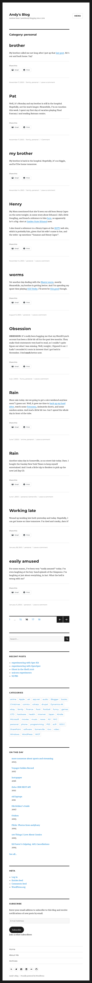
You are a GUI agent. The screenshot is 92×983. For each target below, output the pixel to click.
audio (45, 699)
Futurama (31, 407)
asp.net (36, 699)
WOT (37, 734)
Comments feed (19, 884)
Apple (22, 699)
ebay (12, 709)
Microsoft (14, 719)
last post (60, 53)
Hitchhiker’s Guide (21, 806)
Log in (15, 877)
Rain (13, 392)
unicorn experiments (22, 673)
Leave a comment (48, 82)
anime (23, 439)
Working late (22, 510)
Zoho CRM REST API (21, 787)
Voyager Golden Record (23, 768)
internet (42, 714)
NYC (55, 719)
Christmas (15, 704)
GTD (12, 714)
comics (26, 704)
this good (54, 289)
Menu (77, 16)
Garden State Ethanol (37, 221)
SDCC (62, 724)
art (28, 699)
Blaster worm (47, 282)
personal (35, 82)
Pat (12, 96)
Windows (14, 734)
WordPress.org (19, 887)
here (49, 218)
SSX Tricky (32, 289)
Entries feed (17, 880)
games (64, 709)
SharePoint (15, 729)
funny (22, 379)
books (64, 699)
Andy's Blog (19, 14)
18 (40, 619)
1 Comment (45, 140)
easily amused (24, 561)
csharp (35, 704)
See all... (13, 854)
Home (12, 949)
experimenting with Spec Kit (25, 663)
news (42, 719)
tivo (49, 729)
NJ (49, 719)
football (46, 709)
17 (34, 619)
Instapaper (17, 777)
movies (25, 719)
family (28, 82)
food (38, 709)
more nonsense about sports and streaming (32, 758)
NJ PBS (15, 676)
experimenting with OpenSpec (26, 666)
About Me (14, 955)
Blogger (54, 699)
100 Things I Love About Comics (27, 834)
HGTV (57, 228)
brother (17, 45)
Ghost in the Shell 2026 (23, 669)
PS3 (48, 724)
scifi (55, 724)
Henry (15, 204)
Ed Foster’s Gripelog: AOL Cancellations (30, 844)
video (56, 729)
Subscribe (16, 930)
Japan (51, 714)
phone (24, 724)
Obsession (20, 328)
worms (16, 274)
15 (21, 619)
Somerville (32, 497)
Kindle (60, 714)
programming (37, 724)
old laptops (17, 796)
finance (29, 709)
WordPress (27, 734)
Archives (13, 961)
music (34, 719)
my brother (21, 153)
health (32, 714)
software (28, 729)
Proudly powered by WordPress (32, 976)
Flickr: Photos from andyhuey (26, 825)
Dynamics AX (57, 704)
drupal (45, 704)
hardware (21, 714)
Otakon (15, 815)
